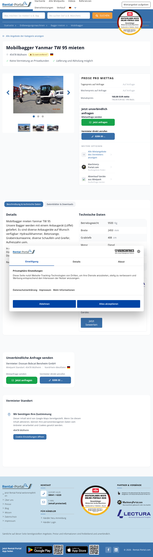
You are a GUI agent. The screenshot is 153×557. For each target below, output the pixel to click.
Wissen (8, 512)
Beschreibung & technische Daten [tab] (24, 204)
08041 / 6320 (54, 495)
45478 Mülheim (18, 54)
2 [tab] (38, 116)
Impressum (10, 520)
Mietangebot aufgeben (136, 4)
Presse (8, 504)
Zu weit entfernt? (39, 54)
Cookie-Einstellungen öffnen (30, 436)
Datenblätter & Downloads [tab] (60, 204)
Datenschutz (11, 516)
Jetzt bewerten (91, 322)
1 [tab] (33, 116)
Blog (7, 508)
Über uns (9, 499)
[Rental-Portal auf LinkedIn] (116, 550)
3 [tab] (42, 116)
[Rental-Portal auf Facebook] (108, 550)
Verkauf (61, 7)
